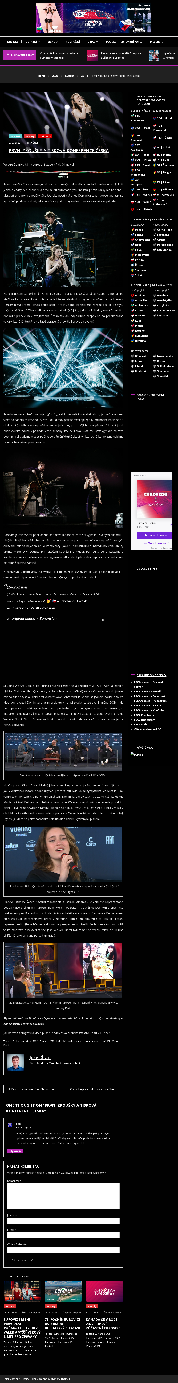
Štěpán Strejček (31, 1312)
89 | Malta (163, 154)
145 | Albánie (143, 209)
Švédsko (140, 270)
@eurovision (17, 587)
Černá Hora (164, 229)
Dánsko (139, 315)
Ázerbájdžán (164, 300)
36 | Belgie (163, 172)
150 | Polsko (142, 202)
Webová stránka (17, 1244)
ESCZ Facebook (144, 715)
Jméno (12, 1215)
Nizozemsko (164, 356)
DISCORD (155, 41)
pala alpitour (75, 1041)
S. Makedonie (165, 366)
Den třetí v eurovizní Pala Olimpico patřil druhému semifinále (36, 1089)
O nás (91, 41)
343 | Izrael (142, 127)
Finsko (138, 234)
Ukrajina (140, 340)
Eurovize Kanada (95, 1341)
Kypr (137, 320)
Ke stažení (73, 41)
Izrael (138, 244)
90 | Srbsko (164, 147)
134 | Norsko (165, 118)
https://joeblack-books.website (61, 1063)
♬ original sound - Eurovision (32, 618)
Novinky (12, 41)
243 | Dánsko (143, 165)
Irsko (138, 361)
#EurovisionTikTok (72, 601)
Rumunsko (141, 335)
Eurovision (50, 1341)
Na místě (15, 136)
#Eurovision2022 (20, 608)
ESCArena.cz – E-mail (147, 691)
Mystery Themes (60, 1378)
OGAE (51, 41)
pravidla (8, 1354)
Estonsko (162, 234)
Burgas (14, 1346)
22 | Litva (163, 182)
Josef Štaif (31, 142)
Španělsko (163, 376)
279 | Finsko (142, 160)
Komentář (14, 1181)
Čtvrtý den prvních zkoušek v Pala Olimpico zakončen (96, 1089)
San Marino (164, 249)
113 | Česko (164, 137)
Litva (138, 249)
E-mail (12, 1229)
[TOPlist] (137, 754)
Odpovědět (15, 1151)
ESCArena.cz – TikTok (148, 705)
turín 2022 (105, 1041)
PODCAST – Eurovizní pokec (124, 41)
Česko (15, 1041)
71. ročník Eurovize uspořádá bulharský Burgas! (44, 55)
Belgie (138, 229)
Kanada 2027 (93, 1346)
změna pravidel (23, 1354)
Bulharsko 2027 (103, 1333)
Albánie (139, 295)
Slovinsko (163, 371)
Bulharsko (18, 1342)
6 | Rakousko (165, 194)
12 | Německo (165, 189)
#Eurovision (45, 608)
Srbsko (139, 275)
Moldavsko (141, 255)
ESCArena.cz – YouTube (149, 710)
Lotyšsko (162, 305)
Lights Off (61, 1041)
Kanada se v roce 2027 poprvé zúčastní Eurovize (107, 55)
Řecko (138, 265)
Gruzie (160, 239)
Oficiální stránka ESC (147, 729)
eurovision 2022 (29, 1041)
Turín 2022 (45, 136)
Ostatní (31, 41)
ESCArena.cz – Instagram (150, 700)
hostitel (49, 1346)
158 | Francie (143, 194)
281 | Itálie (141, 154)
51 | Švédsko (165, 165)
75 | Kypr (162, 160)
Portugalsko (164, 244)
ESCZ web (140, 724)
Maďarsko (141, 371)
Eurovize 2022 (47, 1041)
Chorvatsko (142, 239)
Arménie (162, 295)
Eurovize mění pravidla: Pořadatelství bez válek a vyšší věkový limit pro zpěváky (22, 1328)
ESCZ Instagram (144, 719)
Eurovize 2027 (30, 1350)
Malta (138, 325)
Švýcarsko (163, 315)
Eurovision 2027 (12, 1350)
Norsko (139, 330)
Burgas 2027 (26, 1346)
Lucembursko (165, 310)
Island (138, 366)
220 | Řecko (142, 189)
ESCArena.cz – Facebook (149, 696)
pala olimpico (91, 1041)
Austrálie (140, 300)
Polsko (139, 260)
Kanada (111, 1341)
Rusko (160, 361)
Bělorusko (141, 356)
